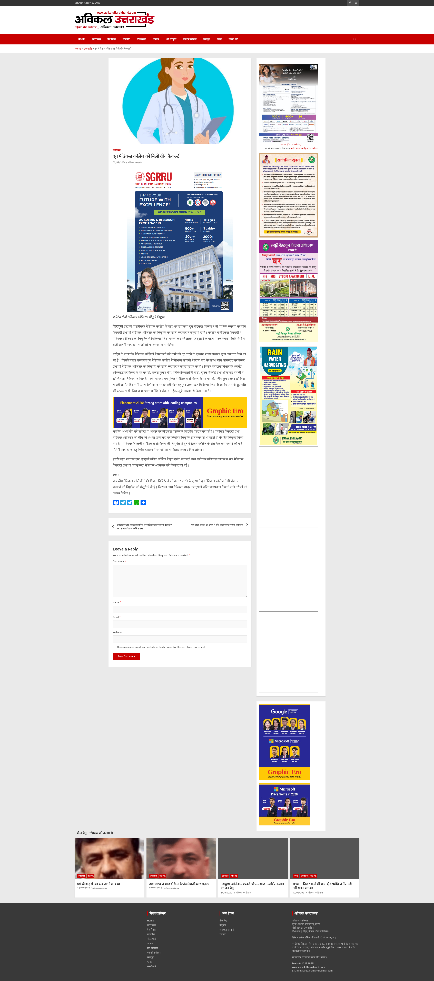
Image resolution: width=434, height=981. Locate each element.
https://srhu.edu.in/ (291, 144)
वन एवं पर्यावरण (189, 39)
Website (117, 632)
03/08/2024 (119, 162)
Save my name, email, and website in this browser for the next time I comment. (161, 647)
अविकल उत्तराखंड (135, 162)
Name (117, 602)
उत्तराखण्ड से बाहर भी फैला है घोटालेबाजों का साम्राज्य (179, 884)
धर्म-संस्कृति (171, 39)
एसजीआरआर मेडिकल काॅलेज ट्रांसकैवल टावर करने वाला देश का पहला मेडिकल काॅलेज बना (144, 526)
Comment (119, 561)
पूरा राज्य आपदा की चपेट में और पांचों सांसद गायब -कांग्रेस (217, 525)
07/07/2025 (155, 888)
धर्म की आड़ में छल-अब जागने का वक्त (98, 884)
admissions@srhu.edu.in (304, 148)
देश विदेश (111, 39)
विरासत (223, 934)
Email (117, 617)
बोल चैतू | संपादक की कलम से (95, 833)
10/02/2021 (299, 892)
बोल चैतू (90, 876)
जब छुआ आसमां (227, 929)
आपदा (296, 876)
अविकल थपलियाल (99, 888)
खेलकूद (206, 39)
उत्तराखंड (96, 39)
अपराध (156, 39)
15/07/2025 (83, 888)
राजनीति (126, 39)
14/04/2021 (227, 892)
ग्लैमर (219, 39)
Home (81, 39)
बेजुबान (223, 925)
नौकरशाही (141, 39)
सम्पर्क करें (233, 39)
